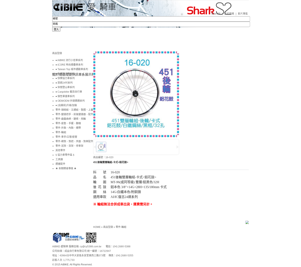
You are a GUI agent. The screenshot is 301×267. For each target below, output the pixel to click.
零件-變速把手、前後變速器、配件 (74, 114)
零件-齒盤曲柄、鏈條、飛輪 (70, 118)
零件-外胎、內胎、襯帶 (68, 127)
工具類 (59, 159)
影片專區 (243, 13)
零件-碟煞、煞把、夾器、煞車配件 (74, 141)
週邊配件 (60, 163)
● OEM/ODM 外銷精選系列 (70, 100)
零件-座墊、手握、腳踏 (68, 123)
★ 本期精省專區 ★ (65, 168)
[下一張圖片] (178, 147)
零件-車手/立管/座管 (66, 136)
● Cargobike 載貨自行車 (68, 91)
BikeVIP (216, 13)
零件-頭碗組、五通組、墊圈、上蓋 (74, 109)
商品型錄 (108, 227)
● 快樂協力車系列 (65, 78)
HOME (97, 227)
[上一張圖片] (95, 147)
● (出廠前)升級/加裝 (66, 105)
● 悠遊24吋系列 (64, 82)
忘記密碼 (229, 13)
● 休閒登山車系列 (65, 87)
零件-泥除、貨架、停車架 (69, 145)
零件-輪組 (121, 227)
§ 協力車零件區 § (64, 154)
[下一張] (94, 59)
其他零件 (60, 150)
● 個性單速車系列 (65, 96)
